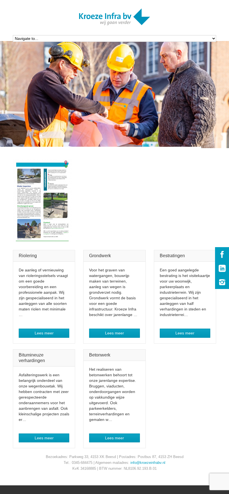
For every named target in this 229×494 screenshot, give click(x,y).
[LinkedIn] (222, 268)
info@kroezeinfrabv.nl (147, 463)
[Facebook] (222, 254)
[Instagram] (222, 282)
